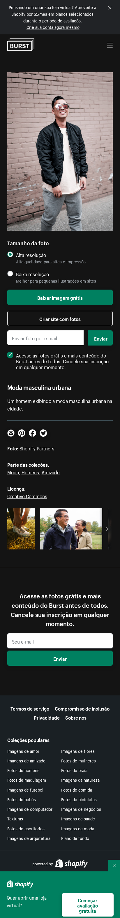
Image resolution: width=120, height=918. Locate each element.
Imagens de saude (78, 818)
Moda (13, 471)
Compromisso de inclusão (82, 708)
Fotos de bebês (21, 799)
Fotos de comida (76, 789)
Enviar (100, 338)
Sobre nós (76, 717)
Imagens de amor (23, 751)
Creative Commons (27, 495)
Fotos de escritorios (26, 828)
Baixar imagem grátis (60, 297)
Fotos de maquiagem (26, 779)
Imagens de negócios (81, 809)
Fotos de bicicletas (79, 799)
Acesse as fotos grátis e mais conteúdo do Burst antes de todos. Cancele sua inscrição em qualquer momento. (62, 360)
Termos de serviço (29, 708)
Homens (30, 471)
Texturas (15, 818)
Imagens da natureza (80, 779)
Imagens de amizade (26, 760)
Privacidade (47, 717)
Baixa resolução (32, 274)
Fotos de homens (23, 770)
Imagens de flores (78, 751)
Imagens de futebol (25, 789)
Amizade (51, 471)
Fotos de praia (74, 770)
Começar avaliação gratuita (87, 905)
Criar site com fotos (60, 318)
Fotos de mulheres (78, 760)
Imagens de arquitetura (28, 838)
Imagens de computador (29, 809)
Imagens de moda (77, 828)
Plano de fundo (75, 838)
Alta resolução (31, 254)
